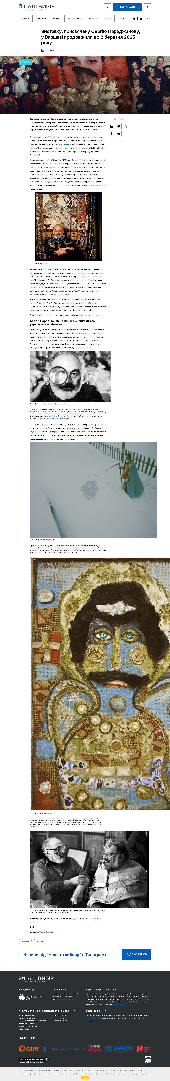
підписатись (136, 954)
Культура (57, 19)
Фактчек (122, 19)
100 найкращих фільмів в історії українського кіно (53, 418)
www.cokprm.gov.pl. (120, 1005)
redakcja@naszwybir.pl (65, 999)
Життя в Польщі (75, 19)
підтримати (127, 7)
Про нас (107, 19)
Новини (25, 19)
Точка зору (41, 19)
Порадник (93, 19)
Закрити (85, 1078)
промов (36, 822)
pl (147, 18)
